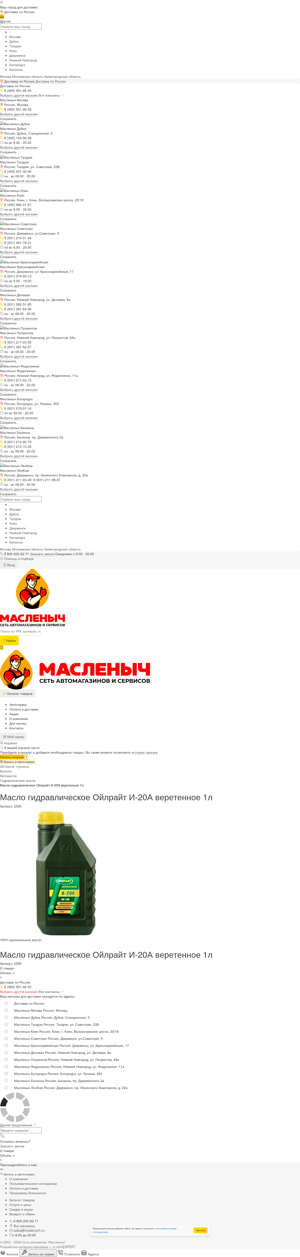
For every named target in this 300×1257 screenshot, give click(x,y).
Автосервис (18, 704)
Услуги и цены (20, 1204)
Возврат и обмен (22, 1214)
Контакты (16, 728)
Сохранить (8, 118)
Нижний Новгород (23, 60)
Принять (200, 1230)
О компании (18, 718)
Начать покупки (12, 757)
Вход (10, 564)
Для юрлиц (17, 723)
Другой (5, 21)
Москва (15, 36)
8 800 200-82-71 (16, 553)
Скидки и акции (21, 1209)
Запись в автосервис (19, 761)
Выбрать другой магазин (19, 95)
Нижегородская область (62, 76)
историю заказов (144, 752)
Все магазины (50, 95)
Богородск (17, 64)
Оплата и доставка (23, 709)
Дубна (14, 41)
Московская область (27, 76)
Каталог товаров (21, 1199)
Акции (14, 713)
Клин (13, 50)
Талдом (15, 46)
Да (2, 16)
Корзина (10, 743)
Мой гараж (15, 736)
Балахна (15, 69)
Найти (11, 640)
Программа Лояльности (27, 1192)
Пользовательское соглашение (33, 1183)
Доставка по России (50, 81)
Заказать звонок (42, 553)
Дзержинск (17, 55)
